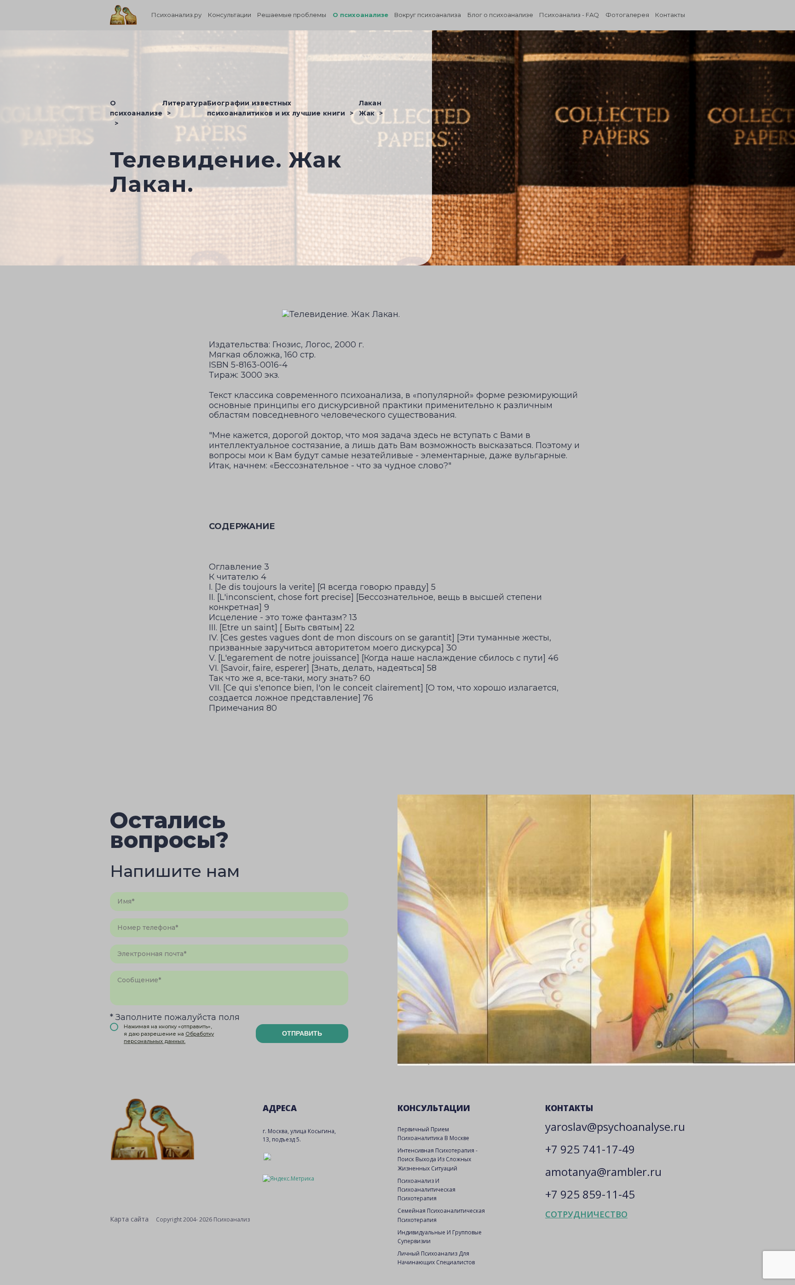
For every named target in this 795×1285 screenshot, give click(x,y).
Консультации (229, 14)
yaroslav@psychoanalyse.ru (615, 1126)
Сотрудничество (586, 1214)
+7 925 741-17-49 (590, 1149)
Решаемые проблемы (291, 14)
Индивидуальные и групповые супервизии (440, 1236)
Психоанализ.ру (176, 14)
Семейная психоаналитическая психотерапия (441, 1215)
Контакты (670, 14)
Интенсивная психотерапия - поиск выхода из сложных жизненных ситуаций (438, 1159)
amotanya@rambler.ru (603, 1171)
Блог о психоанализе (500, 14)
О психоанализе (360, 14)
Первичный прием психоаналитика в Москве (433, 1133)
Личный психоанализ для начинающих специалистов (436, 1258)
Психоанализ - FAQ (569, 14)
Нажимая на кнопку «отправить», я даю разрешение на (169, 1033)
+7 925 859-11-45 (590, 1194)
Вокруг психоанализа (427, 14)
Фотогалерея (627, 14)
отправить (302, 1033)
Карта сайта (129, 1219)
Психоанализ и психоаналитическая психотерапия (426, 1189)
